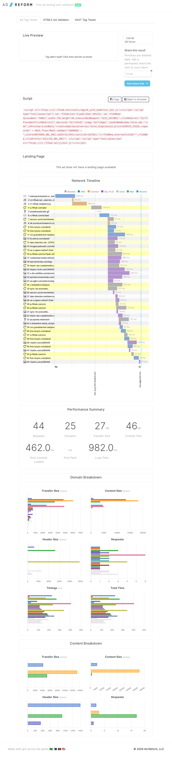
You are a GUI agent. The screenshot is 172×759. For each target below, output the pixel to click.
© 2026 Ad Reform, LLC (149, 749)
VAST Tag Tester (85, 19)
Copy (116, 99)
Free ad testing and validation (58, 4)
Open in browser (136, 99)
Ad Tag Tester (28, 19)
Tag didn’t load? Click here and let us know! (68, 56)
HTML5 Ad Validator (56, 19)
